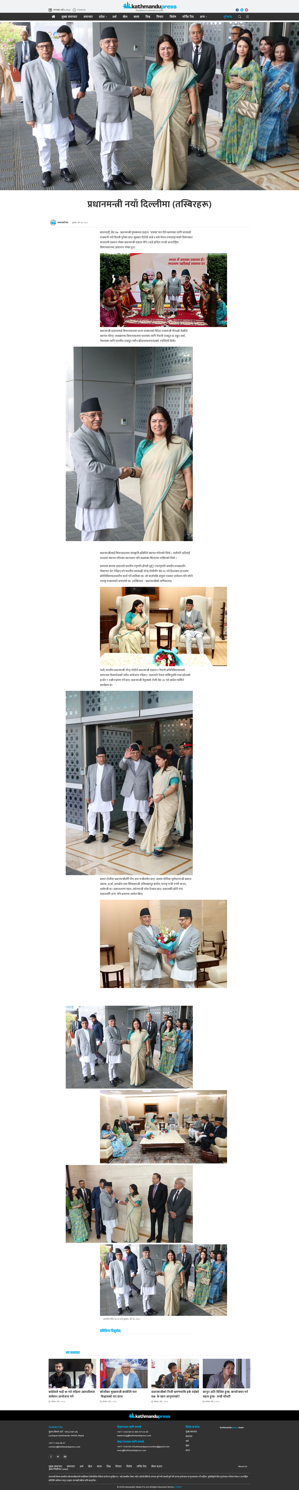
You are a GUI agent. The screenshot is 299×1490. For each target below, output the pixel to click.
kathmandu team (232, 1427)
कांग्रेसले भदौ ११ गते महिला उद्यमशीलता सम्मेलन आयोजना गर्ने (72, 1394)
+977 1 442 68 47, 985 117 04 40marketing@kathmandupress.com (134, 1434)
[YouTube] (65, 1457)
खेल (125, 16)
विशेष (173, 16)
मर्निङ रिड (188, 16)
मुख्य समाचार (69, 16)
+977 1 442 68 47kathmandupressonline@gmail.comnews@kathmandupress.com (143, 1448)
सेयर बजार (156, 1466)
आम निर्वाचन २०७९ (58, 1469)
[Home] (53, 17)
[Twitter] (58, 1457)
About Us (242, 1466)
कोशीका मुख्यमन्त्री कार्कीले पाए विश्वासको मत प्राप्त (118, 1394)
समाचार (88, 16)
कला (136, 16)
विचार (159, 16)
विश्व (147, 16)
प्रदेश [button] (102, 16)
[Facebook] (51, 1457)
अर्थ (114, 16)
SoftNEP (178, 1487)
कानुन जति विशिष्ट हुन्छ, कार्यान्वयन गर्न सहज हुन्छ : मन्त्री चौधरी (225, 1394)
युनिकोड (227, 17)
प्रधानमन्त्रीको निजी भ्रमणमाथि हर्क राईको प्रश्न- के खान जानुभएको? (175, 1394)
